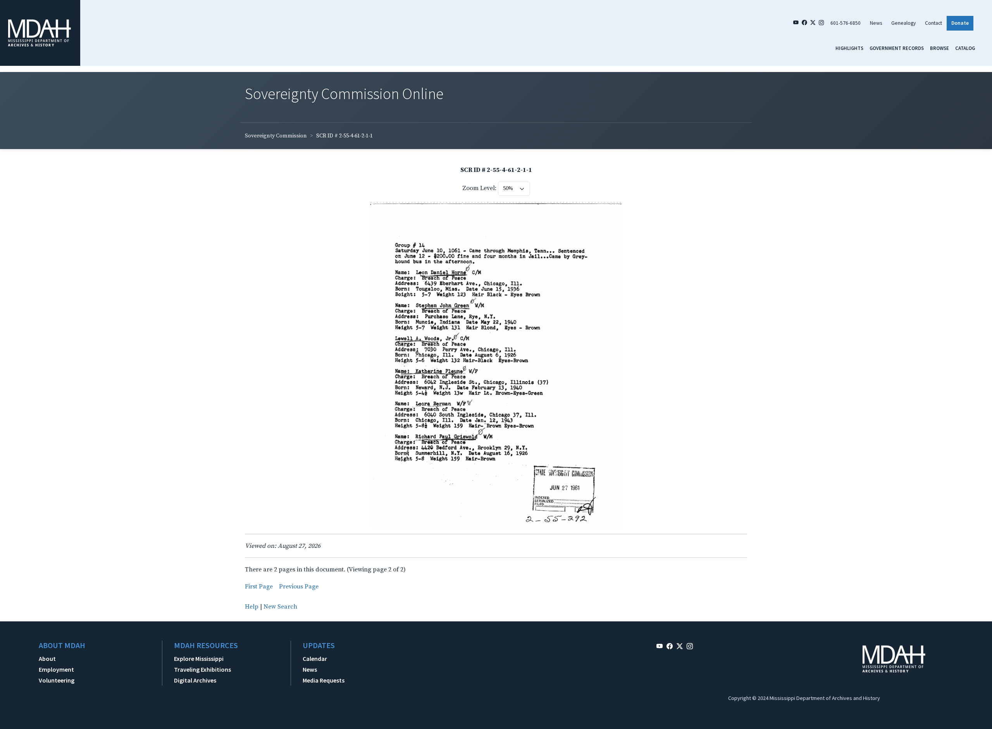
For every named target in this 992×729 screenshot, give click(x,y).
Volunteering (56, 680)
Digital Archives (195, 680)
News (876, 23)
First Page (259, 586)
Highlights (849, 48)
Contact (933, 23)
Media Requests (323, 680)
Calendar (315, 658)
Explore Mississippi (199, 658)
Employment (56, 669)
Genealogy (903, 23)
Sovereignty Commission (276, 135)
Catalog (965, 48)
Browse (939, 48)
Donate (960, 23)
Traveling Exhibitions (202, 669)
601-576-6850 (845, 23)
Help (251, 607)
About (47, 658)
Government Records (897, 48)
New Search (280, 607)
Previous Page (299, 586)
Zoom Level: (479, 188)
